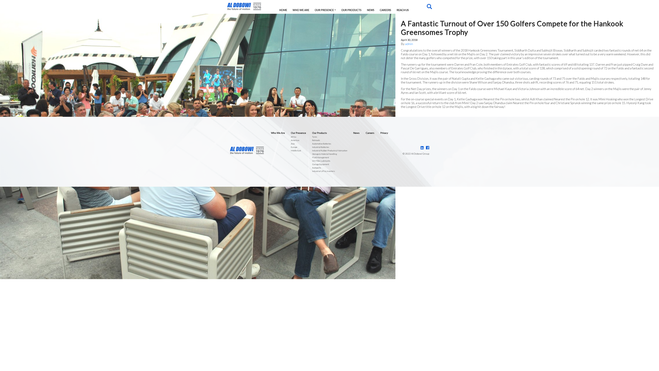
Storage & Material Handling (324, 154)
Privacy (384, 132)
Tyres (314, 137)
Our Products (351, 10)
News (370, 10)
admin (409, 44)
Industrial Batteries (320, 147)
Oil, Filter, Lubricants (321, 161)
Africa (293, 137)
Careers (385, 10)
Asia (293, 143)
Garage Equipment (320, 164)
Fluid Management (320, 157)
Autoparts (316, 167)
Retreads (316, 140)
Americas (295, 140)
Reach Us (403, 10)
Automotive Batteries (321, 143)
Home (283, 10)
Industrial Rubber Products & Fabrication (329, 150)
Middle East (296, 150)
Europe (294, 147)
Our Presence (324, 10)
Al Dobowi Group (244, 6)
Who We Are (301, 10)
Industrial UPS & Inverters (323, 171)
